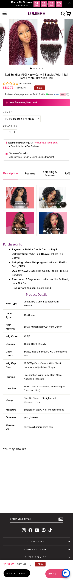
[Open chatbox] (66, 573)
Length (9, 112)
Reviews (30, 173)
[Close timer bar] (69, 2)
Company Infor (35, 549)
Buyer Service (35, 557)
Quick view (25, 497)
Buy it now (57, 573)
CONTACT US (35, 541)
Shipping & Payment (50, 173)
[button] (11, 83)
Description (10, 173)
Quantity (10, 126)
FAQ (67, 173)
